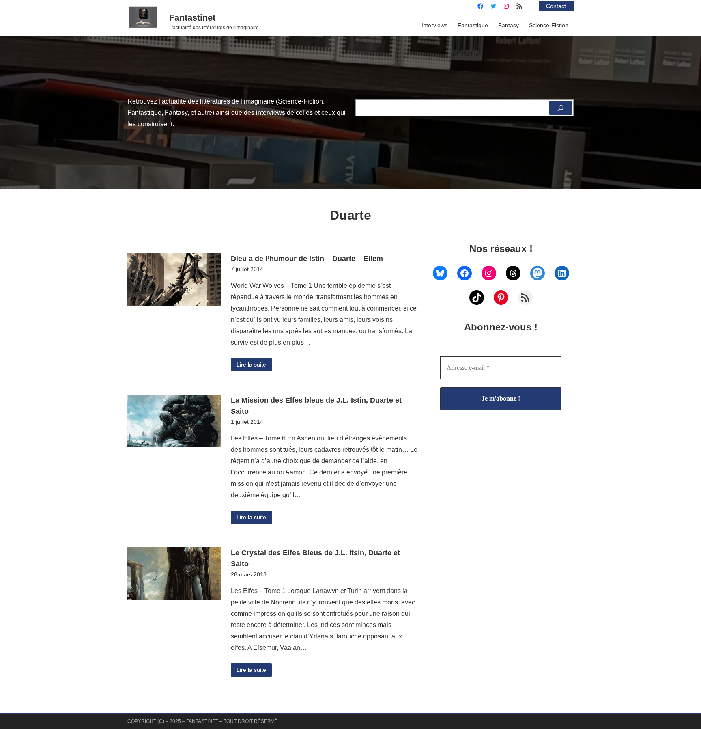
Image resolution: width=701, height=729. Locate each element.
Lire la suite (251, 364)
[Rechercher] (560, 108)
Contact (556, 6)
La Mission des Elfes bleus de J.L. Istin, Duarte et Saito (316, 406)
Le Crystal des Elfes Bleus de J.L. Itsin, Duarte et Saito (315, 558)
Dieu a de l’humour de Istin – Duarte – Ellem (307, 258)
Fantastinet (192, 18)
